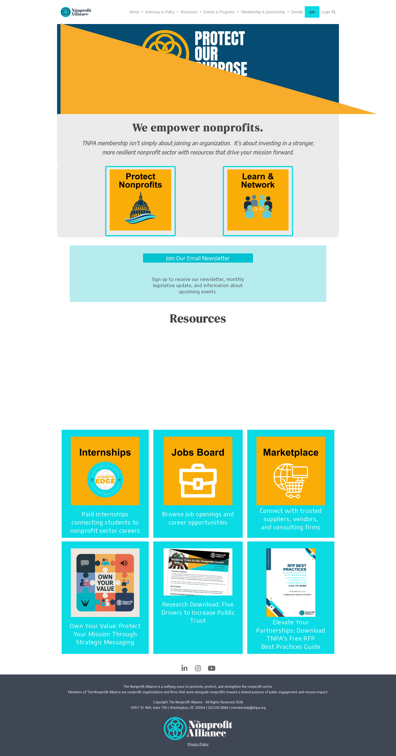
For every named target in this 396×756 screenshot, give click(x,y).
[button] (334, 12)
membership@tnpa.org (248, 707)
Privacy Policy (198, 744)
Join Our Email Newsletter (198, 258)
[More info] (140, 199)
